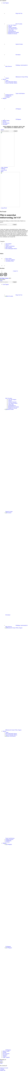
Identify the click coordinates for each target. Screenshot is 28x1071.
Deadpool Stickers (9, 94)
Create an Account (4, 1067)
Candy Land (11, 30)
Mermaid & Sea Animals (13, 32)
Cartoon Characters (12, 27)
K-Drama (7, 97)
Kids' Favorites (8, 247)
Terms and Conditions (10, 259)
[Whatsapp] (1, 274)
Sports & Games (19, 44)
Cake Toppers (8, 243)
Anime (6, 80)
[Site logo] (7, 166)
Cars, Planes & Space (12, 28)
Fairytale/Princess (12, 31)
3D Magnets (18, 119)
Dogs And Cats (19, 13)
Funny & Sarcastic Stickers (11, 83)
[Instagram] (5, 274)
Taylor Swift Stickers (20, 93)
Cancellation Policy (9, 261)
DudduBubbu (8, 96)
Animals (10, 26)
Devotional (18, 54)
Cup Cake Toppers (12, 25)
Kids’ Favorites (19, 23)
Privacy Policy (8, 258)
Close (1, 280)
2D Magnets (18, 108)
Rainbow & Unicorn (12, 33)
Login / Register (6, 1057)
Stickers (7, 245)
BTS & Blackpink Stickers (11, 81)
